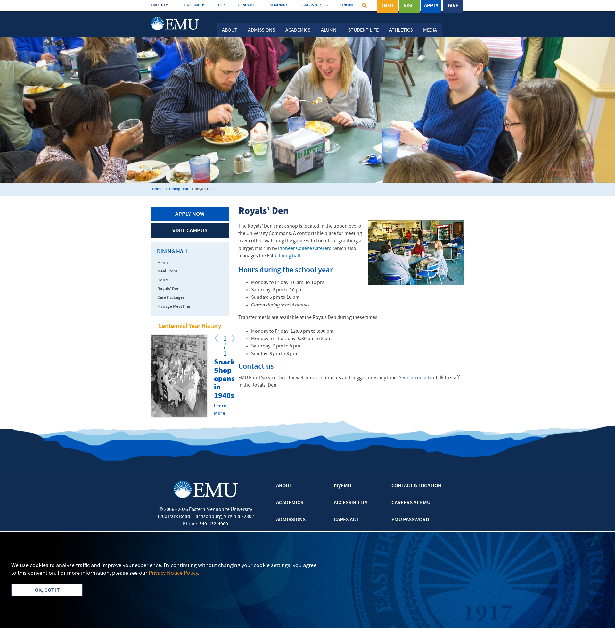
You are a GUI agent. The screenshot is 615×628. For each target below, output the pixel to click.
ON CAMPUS (194, 5)
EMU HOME (161, 5)
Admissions (261, 30)
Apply (431, 6)
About (229, 30)
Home (157, 189)
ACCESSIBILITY (350, 503)
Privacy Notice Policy (173, 573)
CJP (221, 5)
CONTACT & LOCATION (416, 486)
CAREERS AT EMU (410, 503)
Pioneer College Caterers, (305, 248)
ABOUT (284, 486)
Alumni (329, 30)
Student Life (363, 30)
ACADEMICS (289, 503)
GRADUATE (247, 5)
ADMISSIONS (291, 520)
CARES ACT (346, 520)
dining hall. (289, 256)
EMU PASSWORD (410, 520)
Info (387, 6)
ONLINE (347, 5)
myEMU (342, 486)
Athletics (401, 30)
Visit (409, 6)
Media (430, 30)
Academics (297, 30)
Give (453, 6)
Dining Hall (178, 189)
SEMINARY (278, 5)
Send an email (414, 378)
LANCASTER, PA (314, 5)
